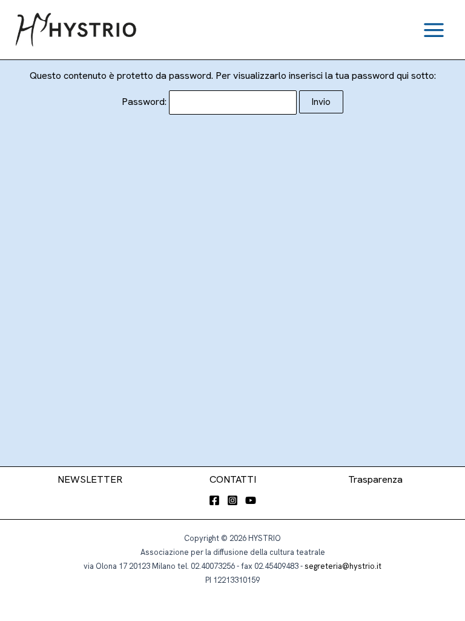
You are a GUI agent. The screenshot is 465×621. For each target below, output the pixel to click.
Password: (145, 101)
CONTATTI (232, 479)
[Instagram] (232, 500)
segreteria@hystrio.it (343, 566)
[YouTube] (250, 500)
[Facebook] (214, 500)
